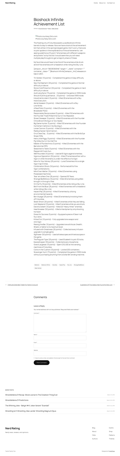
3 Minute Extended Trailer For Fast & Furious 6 (23, 285)
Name (35, 334)
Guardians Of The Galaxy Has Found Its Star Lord (96, 285)
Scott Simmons (43, 28)
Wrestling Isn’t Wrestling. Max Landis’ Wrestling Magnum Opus (30, 411)
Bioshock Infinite (46, 265)
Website (36, 350)
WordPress (112, 451)
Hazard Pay (62, 265)
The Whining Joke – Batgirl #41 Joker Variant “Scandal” (27, 406)
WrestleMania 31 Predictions (16, 400)
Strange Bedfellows (79, 265)
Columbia (54, 265)
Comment (37, 313)
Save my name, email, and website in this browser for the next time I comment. (55, 358)
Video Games (55, 28)
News (49, 28)
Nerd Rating (10, 3)
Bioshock (37, 265)
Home (96, 3)
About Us (102, 3)
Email (35, 342)
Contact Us (111, 3)
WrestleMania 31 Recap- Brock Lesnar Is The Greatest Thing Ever (31, 395)
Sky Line (69, 265)
